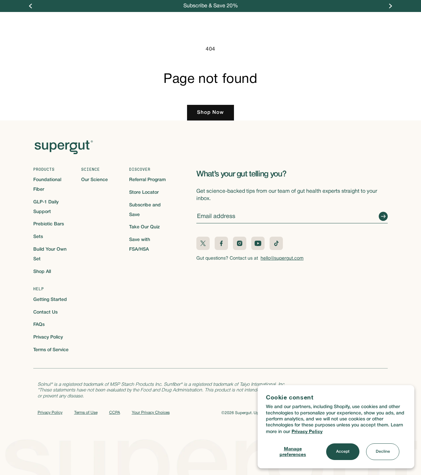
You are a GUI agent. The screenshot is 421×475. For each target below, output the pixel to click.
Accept (342, 451)
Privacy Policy (307, 431)
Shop (147, 22)
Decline (383, 451)
